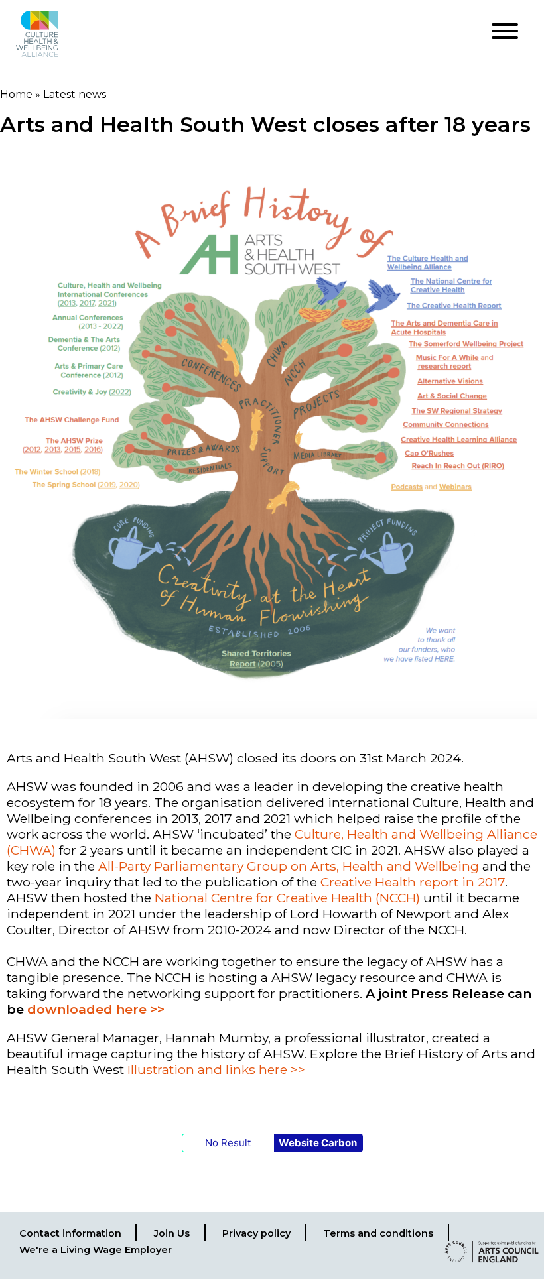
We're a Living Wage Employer (95, 1250)
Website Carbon (318, 1142)
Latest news (74, 94)
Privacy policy (256, 1233)
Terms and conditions (378, 1233)
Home (16, 94)
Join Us (172, 1233)
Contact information (70, 1233)
